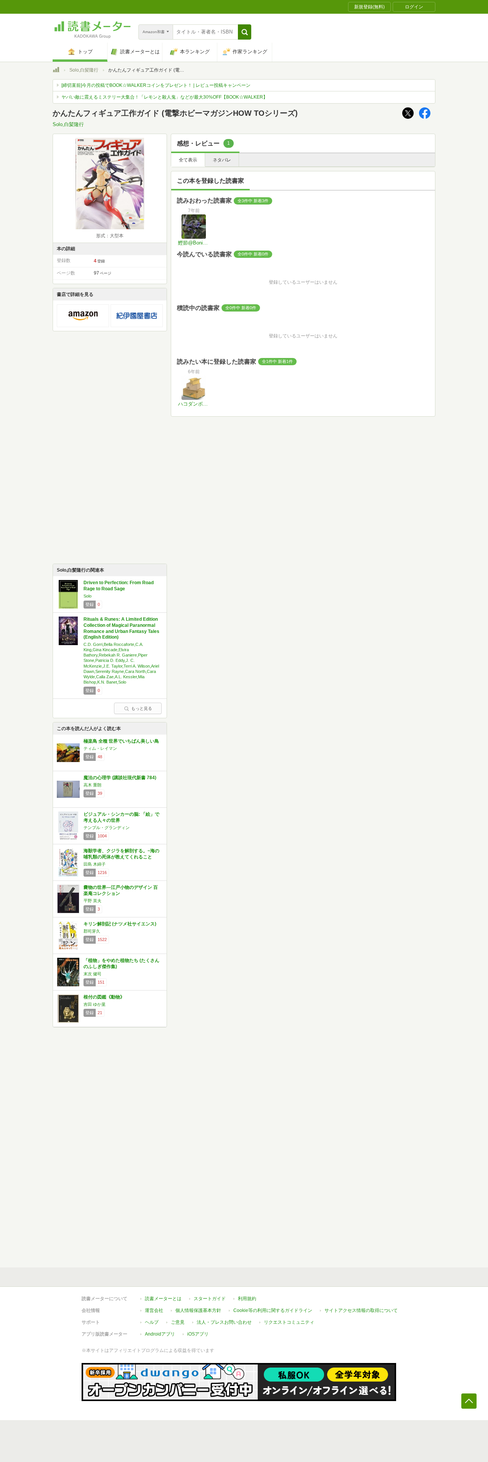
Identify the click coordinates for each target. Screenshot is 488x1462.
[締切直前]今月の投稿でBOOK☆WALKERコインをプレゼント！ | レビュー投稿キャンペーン (155, 85)
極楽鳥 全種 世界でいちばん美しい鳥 (121, 741)
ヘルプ (152, 1322)
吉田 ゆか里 (94, 1004)
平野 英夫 (92, 900)
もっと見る (141, 708)
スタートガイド (210, 1298)
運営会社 (154, 1310)
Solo (87, 596)
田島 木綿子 (94, 864)
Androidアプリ (160, 1334)
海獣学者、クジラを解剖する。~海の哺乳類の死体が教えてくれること (121, 854)
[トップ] (56, 70)
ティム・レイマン (100, 748)
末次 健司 (92, 973)
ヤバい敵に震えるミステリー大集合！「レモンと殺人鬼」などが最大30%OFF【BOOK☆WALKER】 (164, 97)
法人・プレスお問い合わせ (224, 1322)
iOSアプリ (198, 1334)
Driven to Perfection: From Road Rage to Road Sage (118, 585)
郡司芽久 (91, 931)
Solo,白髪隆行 (83, 70)
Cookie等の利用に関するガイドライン (272, 1310)
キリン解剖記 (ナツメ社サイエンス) (119, 924)
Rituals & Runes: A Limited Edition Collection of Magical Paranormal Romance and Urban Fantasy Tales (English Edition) (121, 628)
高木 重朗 (92, 785)
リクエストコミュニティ (289, 1322)
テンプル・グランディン (106, 827)
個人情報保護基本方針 (198, 1310)
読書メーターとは (163, 1298)
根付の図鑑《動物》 (104, 997)
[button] (244, 32)
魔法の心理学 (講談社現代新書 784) (119, 777)
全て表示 (188, 160)
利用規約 (247, 1298)
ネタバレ (222, 160)
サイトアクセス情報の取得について (361, 1310)
